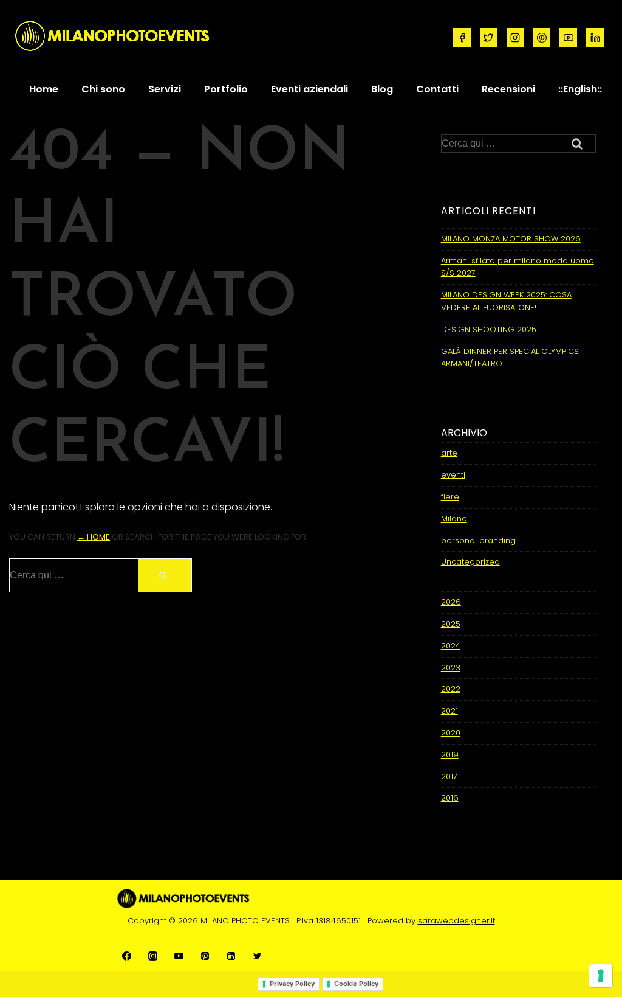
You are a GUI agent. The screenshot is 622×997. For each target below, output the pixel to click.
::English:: (580, 89)
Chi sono (103, 89)
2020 (450, 732)
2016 (450, 798)
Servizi (164, 89)
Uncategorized (470, 562)
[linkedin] (595, 37)
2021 (449, 711)
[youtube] (568, 37)
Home (43, 89)
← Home (93, 537)
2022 (450, 689)
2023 (450, 667)
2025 (450, 624)
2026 (451, 602)
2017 (449, 776)
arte (449, 453)
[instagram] (515, 37)
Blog (382, 89)
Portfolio (226, 89)
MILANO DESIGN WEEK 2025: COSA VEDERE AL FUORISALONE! (506, 301)
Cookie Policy (356, 983)
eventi (453, 475)
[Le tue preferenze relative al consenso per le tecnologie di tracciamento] (600, 975)
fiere (450, 496)
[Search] (164, 575)
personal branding (478, 540)
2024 (450, 645)
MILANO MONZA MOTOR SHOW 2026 (511, 239)
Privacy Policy (292, 983)
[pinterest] (542, 37)
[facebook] (462, 37)
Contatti (437, 89)
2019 (450, 754)
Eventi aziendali (309, 89)
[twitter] (488, 37)
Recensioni (508, 89)
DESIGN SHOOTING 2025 (488, 329)
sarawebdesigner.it (456, 920)
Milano (454, 518)
